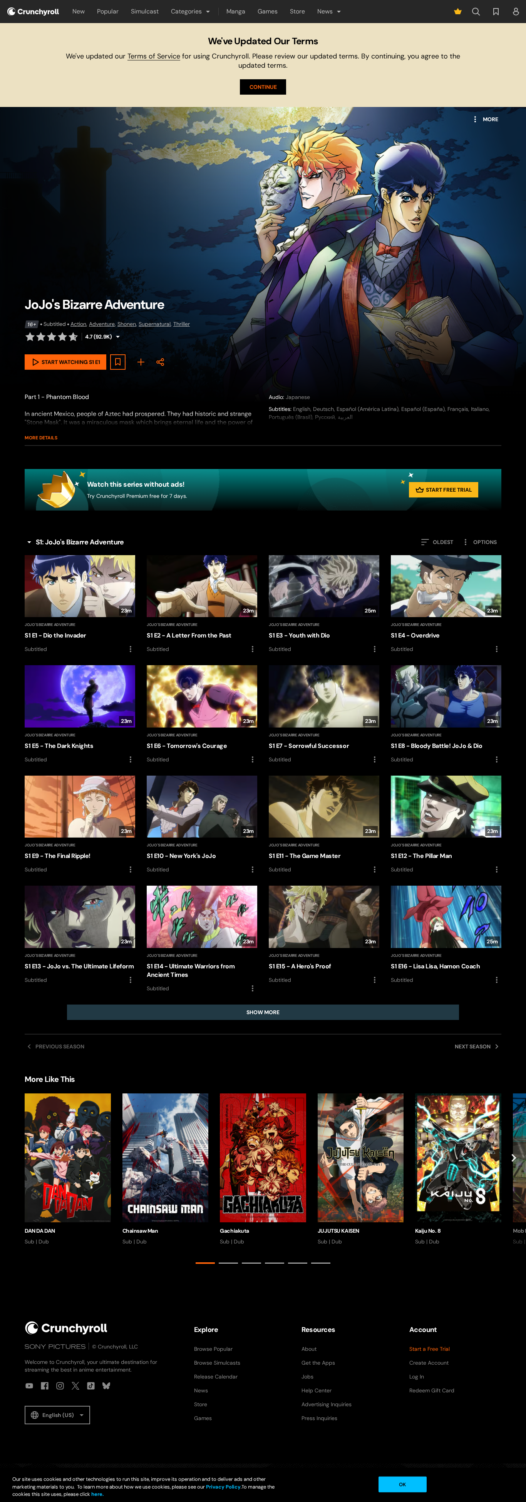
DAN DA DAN (40, 1230)
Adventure (102, 323)
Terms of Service (153, 56)
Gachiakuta (234, 1230)
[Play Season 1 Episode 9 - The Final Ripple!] (80, 825)
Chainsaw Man (140, 1230)
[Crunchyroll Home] (66, 1328)
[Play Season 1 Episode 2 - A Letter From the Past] (202, 604)
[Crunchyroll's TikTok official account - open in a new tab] (90, 1385)
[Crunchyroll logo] (33, 11)
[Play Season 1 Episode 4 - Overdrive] (446, 604)
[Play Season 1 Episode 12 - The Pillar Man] (446, 825)
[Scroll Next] (513, 1180)
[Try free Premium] (458, 11)
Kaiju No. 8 (428, 1230)
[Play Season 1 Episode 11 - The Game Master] (324, 825)
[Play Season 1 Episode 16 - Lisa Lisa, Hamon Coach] (446, 935)
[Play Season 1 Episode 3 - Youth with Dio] (324, 604)
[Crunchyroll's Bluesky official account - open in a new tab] (106, 1385)
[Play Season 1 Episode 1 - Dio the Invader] (80, 604)
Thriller (181, 323)
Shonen (126, 323)
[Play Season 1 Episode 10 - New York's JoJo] (202, 825)
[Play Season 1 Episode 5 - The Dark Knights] (80, 714)
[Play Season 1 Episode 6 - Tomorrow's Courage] (202, 714)
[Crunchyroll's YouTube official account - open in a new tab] (29, 1385)
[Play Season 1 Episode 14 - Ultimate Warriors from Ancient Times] (202, 939)
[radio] (30, 336)
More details (41, 438)
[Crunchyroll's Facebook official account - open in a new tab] (44, 1385)
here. (97, 1494)
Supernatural (155, 323)
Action (78, 323)
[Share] (160, 362)
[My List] (141, 362)
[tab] (205, 1263)
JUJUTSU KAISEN (338, 1230)
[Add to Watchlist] (118, 362)
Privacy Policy (223, 1487)
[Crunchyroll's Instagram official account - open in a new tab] (60, 1385)
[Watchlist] (496, 11)
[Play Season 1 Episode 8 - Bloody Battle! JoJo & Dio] (446, 714)
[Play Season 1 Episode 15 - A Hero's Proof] (324, 935)
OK (402, 1484)
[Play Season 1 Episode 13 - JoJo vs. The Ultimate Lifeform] (80, 935)
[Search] (476, 11)
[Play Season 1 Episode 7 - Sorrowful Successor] (324, 714)
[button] (191, 11)
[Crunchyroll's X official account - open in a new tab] (75, 1385)
